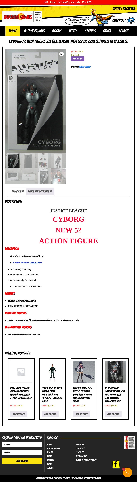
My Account (81, 456)
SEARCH (123, 31)
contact (79, 452)
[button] (61, 54)
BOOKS (56, 31)
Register (129, 9)
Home (12, 31)
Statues (50, 460)
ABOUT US (80, 444)
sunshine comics (61, 478)
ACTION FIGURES (34, 31)
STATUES (90, 31)
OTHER (107, 31)
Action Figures (84, 67)
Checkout (80, 448)
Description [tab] (17, 191)
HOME (49, 444)
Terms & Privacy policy (86, 460)
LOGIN (116, 9)
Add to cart (77, 59)
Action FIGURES (53, 448)
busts (49, 456)
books (50, 452)
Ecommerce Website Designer (86, 478)
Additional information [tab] (39, 191)
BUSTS (73, 31)
